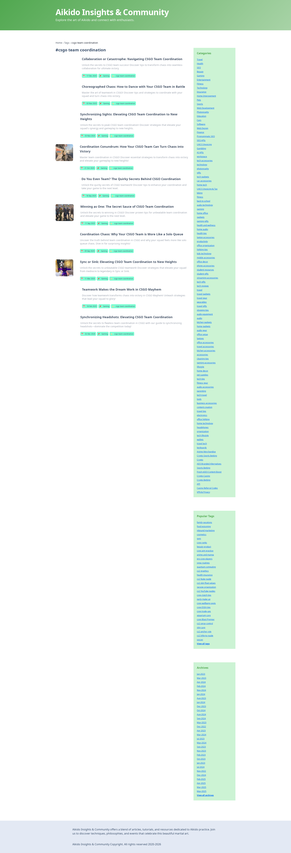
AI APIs (200, 152)
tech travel (202, 395)
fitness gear (202, 383)
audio (199, 318)
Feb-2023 (201, 754)
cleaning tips (203, 358)
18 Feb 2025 (90, 306)
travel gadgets (203, 294)
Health (200, 63)
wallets (200, 439)
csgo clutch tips (204, 595)
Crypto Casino (203, 476)
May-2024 (201, 742)
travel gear (202, 298)
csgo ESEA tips (204, 607)
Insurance (201, 91)
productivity (202, 241)
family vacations (204, 522)
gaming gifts (202, 221)
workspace (202, 156)
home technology (205, 423)
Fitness (200, 83)
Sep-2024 (201, 718)
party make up (203, 599)
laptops (200, 338)
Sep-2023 (201, 746)
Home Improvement (206, 95)
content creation (204, 407)
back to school (203, 201)
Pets (199, 100)
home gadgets (203, 326)
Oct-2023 (201, 758)
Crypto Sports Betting (207, 455)
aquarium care (204, 615)
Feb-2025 (201, 779)
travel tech (202, 443)
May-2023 (201, 722)
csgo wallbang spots (206, 603)
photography (203, 168)
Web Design (202, 128)
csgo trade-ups (204, 611)
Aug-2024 (201, 714)
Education (201, 116)
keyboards (202, 447)
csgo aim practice (205, 550)
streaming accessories (207, 277)
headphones (202, 427)
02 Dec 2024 (88, 334)
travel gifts (202, 306)
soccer (200, 639)
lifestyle (200, 366)
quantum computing (206, 566)
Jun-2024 (201, 702)
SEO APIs (201, 140)
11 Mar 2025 (88, 278)
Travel (200, 59)
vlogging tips (203, 310)
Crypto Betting (203, 480)
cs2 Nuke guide (204, 579)
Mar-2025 (201, 787)
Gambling (201, 148)
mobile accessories (206, 257)
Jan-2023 (201, 763)
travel (199, 290)
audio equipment (205, 314)
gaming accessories (206, 362)
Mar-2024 (201, 734)
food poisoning (204, 526)
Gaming (104, 76)
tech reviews (203, 286)
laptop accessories (205, 237)
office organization (205, 245)
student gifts (202, 273)
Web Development (205, 108)
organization (203, 431)
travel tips (201, 411)
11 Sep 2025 (88, 223)
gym (199, 538)
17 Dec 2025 (90, 76)
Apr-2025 (201, 783)
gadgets (200, 217)
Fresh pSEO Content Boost (209, 471)
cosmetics (201, 534)
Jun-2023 (201, 674)
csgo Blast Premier (206, 619)
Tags (66, 42)
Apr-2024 (201, 682)
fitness (200, 197)
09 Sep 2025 (88, 251)
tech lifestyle (203, 435)
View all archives (205, 795)
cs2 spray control (205, 623)
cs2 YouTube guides (206, 591)
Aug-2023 (201, 698)
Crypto (200, 459)
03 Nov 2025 (90, 103)
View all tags (203, 643)
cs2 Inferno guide (205, 635)
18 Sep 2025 (89, 196)
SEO (199, 67)
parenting (201, 391)
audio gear (202, 330)
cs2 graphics (203, 571)
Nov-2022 (201, 771)
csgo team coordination (123, 76)
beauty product (204, 546)
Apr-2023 (201, 730)
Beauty (200, 71)
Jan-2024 (201, 694)
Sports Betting (203, 467)
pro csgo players (204, 558)
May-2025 (201, 791)
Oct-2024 (201, 710)
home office (202, 213)
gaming (200, 209)
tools (199, 399)
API (198, 484)
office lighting (203, 419)
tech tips (201, 378)
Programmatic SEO (206, 136)
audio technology (205, 205)
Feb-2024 (201, 686)
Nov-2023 (201, 750)
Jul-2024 (200, 767)
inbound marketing (206, 530)
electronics (202, 415)
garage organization (206, 587)
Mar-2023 (201, 678)
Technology (202, 87)
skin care (201, 627)
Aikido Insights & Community (112, 12)
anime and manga (205, 554)
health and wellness (206, 225)
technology (202, 164)
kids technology (204, 253)
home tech (202, 184)
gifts (199, 172)
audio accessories (205, 387)
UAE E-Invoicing (204, 144)
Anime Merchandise (206, 451)
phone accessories (205, 265)
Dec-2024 (201, 775)
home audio (202, 229)
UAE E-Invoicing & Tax (207, 188)
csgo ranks (202, 542)
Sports (200, 104)
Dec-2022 (201, 726)
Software (201, 124)
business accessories (207, 403)
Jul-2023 (200, 738)
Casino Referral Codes (207, 488)
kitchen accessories (206, 350)
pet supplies (202, 374)
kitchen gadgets (204, 322)
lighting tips (202, 249)
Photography (203, 112)
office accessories (205, 342)
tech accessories (205, 160)
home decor (202, 370)
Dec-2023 (201, 706)
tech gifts (201, 281)
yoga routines (203, 562)
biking (199, 193)
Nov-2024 (201, 690)
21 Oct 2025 (87, 168)
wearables (202, 302)
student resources (205, 269)
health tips (202, 233)
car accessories (204, 180)
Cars (199, 120)
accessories (202, 354)
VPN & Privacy (203, 492)
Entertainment (203, 79)
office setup (202, 334)
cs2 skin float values (206, 583)
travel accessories (205, 346)
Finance (200, 132)
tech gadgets (203, 176)
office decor (202, 261)
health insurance (205, 575)
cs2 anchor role (204, 631)
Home (59, 42)
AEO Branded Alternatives (209, 463)
